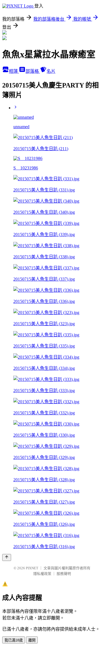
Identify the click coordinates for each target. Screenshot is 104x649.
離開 (31, 640)
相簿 (14, 71)
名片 (51, 71)
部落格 (33, 71)
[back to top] (6, 557)
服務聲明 (64, 574)
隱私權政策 (42, 574)
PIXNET (32, 568)
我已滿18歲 (13, 640)
